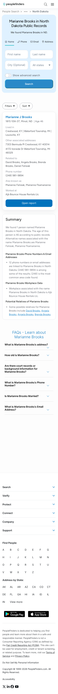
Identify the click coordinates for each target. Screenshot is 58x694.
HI (26, 594)
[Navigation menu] (52, 4)
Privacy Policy (22, 656)
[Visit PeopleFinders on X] (4, 687)
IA (33, 594)
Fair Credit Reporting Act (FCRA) (22, 645)
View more (16, 601)
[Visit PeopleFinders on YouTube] (17, 687)
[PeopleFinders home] (13, 4)
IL (48, 594)
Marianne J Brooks (19, 117)
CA (34, 586)
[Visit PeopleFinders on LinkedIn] (9, 687)
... (26, 11)
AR (19, 586)
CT (48, 586)
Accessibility (8, 679)
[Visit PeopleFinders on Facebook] (13, 687)
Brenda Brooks (42, 314)
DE (4, 594)
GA (19, 594)
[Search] (45, 4)
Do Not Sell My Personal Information (20, 662)
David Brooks (33, 310)
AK (4, 586)
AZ (26, 586)
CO (41, 586)
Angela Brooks (25, 314)
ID (41, 594)
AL (11, 586)
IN (3, 601)
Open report (29, 203)
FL (11, 594)
